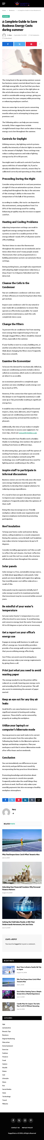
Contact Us (15, 1127)
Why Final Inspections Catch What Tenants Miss (21, 854)
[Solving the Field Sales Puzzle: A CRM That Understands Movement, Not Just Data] (22, 908)
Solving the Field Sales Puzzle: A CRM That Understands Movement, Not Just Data (18, 923)
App (3, 1024)
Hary (10, 35)
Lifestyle (5, 1078)
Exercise (5, 1049)
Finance (5, 1057)
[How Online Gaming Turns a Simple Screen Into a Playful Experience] (8, 994)
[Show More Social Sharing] (39, 44)
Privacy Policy (27, 1127)
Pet (3, 1086)
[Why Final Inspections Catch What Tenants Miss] (22, 840)
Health (4, 1068)
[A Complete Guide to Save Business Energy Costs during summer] (22, 62)
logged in (17, 944)
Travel (4, 1100)
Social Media (6, 1089)
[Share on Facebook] (7, 44)
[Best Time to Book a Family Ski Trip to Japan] (8, 970)
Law (3, 1075)
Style (4, 1093)
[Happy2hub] (22, 3)
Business (6, 16)
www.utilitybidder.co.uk (28, 433)
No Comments (34, 35)
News (4, 1082)
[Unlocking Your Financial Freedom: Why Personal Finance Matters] (22, 873)
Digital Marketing (8, 1039)
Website (5, 1104)
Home (4, 1071)
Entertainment (7, 1046)
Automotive (6, 1028)
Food (4, 1060)
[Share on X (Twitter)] (19, 44)
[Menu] (3, 3)
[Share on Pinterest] (31, 44)
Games (4, 1064)
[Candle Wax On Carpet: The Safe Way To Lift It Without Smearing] (8, 1006)
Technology (6, 1096)
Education (6, 1042)
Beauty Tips (6, 1031)
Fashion (5, 1053)
